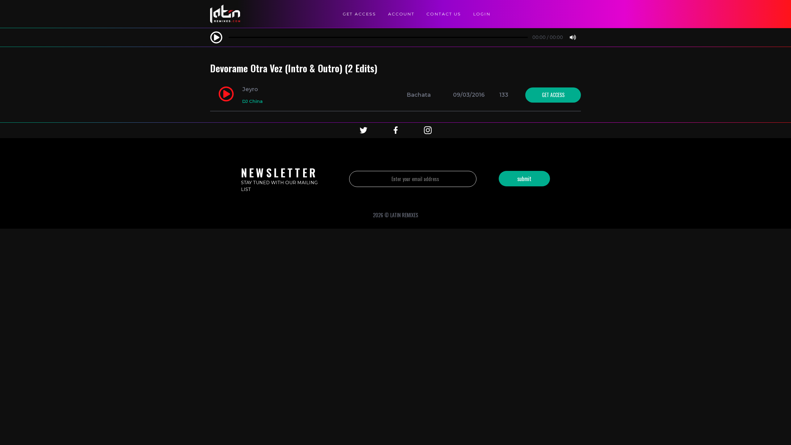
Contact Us (443, 13)
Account (401, 13)
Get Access (359, 13)
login (482, 13)
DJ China (252, 101)
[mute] (573, 38)
